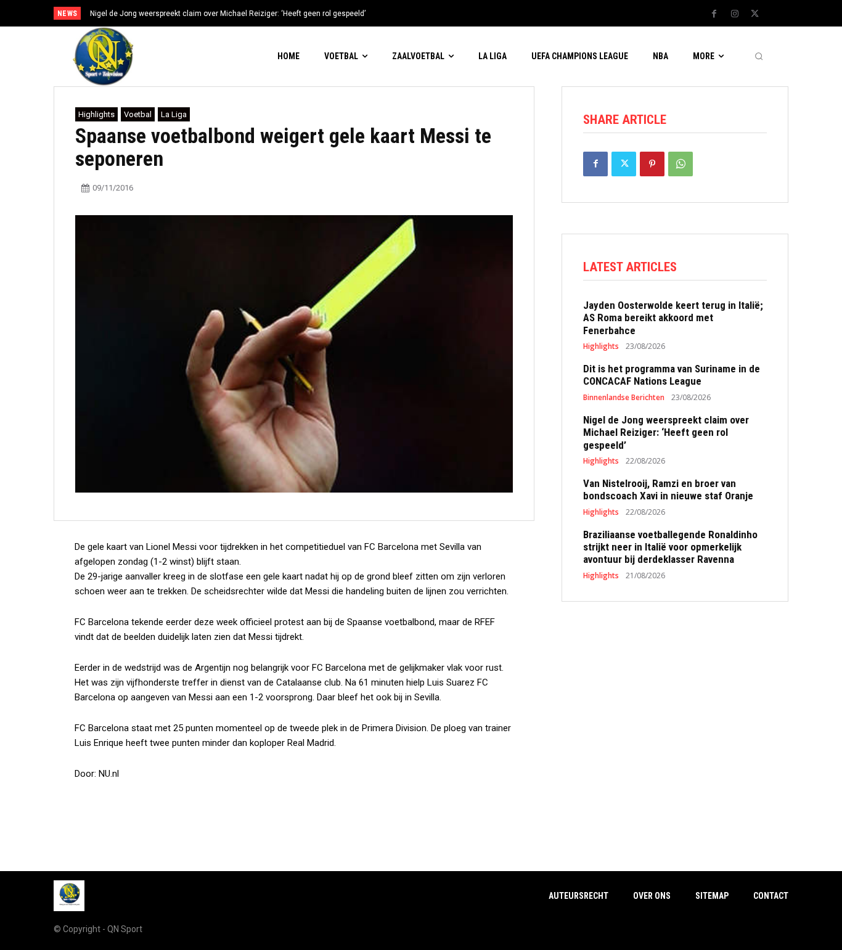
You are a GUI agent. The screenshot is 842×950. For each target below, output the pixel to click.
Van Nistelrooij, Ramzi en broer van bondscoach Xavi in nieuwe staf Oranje (668, 489)
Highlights (96, 114)
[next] (462, 13)
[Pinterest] (652, 164)
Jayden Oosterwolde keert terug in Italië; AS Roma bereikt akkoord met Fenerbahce (673, 318)
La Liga (174, 114)
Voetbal (138, 114)
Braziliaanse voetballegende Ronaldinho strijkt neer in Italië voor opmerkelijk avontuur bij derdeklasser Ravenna (670, 547)
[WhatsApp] (680, 164)
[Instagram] (734, 14)
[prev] (442, 13)
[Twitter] (755, 14)
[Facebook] (714, 14)
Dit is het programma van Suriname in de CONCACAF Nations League (671, 374)
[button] (758, 56)
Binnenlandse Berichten (623, 397)
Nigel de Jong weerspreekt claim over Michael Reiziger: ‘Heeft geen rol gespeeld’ (228, 13)
